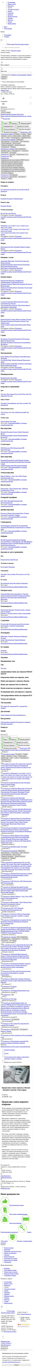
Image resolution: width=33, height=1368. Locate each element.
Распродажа (6, 118)
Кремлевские (5, 610)
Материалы (14, 116)
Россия (19, 540)
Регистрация (8, 28)
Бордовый (10, 460)
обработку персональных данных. (21, 75)
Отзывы (10, 18)
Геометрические (5, 303)
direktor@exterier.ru (6, 1177)
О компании (11, 2)
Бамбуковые (4, 268)
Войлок (3, 476)
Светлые (22, 321)
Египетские (17, 342)
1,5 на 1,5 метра (20, 225)
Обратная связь (5, 1188)
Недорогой (4, 437)
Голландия (9, 540)
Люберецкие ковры (11, 365)
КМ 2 (2, 501)
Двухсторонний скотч (19, 715)
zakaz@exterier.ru (6, 1176)
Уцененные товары (10, 1275)
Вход (5, 27)
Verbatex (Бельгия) (17, 360)
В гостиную (4, 189)
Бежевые (3, 319)
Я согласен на (17, 75)
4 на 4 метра (8, 231)
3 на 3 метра (21, 229)
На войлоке (17, 583)
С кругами (4, 515)
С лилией (10, 515)
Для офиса (4, 403)
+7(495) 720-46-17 (6, 1343)
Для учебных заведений (19, 412)
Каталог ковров (9, 1248)
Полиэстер (4, 597)
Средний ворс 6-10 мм (7, 490)
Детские (17, 261)
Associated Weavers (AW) (8, 541)
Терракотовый (9, 465)
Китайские (10, 342)
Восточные (25, 302)
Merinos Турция (5, 363)
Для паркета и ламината (23, 722)
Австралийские (25, 342)
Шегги (3, 434)
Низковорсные (5, 286)
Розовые (17, 321)
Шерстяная (4, 599)
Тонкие (3, 289)
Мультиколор (10, 321)
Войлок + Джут (10, 476)
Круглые (11, 247)
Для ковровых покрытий (8, 722)
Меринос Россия (9, 356)
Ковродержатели (6, 116)
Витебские (27, 356)
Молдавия (4, 358)
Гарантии (10, 13)
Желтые (18, 319)
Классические (13, 305)
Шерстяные (4, 266)
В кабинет (4, 198)
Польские (4, 342)
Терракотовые (14, 325)
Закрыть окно (5, 90)
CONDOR (15, 543)
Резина (25, 476)
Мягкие (14, 284)
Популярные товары (10, 1270)
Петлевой (4, 432)
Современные (12, 307)
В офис (9, 206)
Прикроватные (18, 198)
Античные (10, 302)
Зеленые (7, 611)
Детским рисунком (14, 624)
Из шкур (20, 282)
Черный (24, 465)
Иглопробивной (23, 435)
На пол (13, 213)
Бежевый (3, 460)
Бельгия (3, 540)
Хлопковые (26, 264)
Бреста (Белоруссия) (21, 363)
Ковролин (8, 114)
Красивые (4, 284)
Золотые (28, 319)
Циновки (18, 587)
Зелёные (23, 319)
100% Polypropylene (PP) (17, 448)
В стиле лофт (5, 624)
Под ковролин (12, 706)
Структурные (28, 287)
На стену (8, 213)
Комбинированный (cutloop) (9, 435)
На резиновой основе (7, 583)
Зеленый (26, 460)
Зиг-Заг (18, 525)
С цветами (12, 626)
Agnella (12, 363)
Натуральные (21, 284)
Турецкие (11, 339)
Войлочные (24, 587)
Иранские (4, 341)
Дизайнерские (19, 280)
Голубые (12, 319)
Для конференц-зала (13, 403)
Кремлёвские (5, 587)
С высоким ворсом (12, 613)
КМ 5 (6, 501)
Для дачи (9, 396)
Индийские (4, 344)
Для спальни (10, 394)
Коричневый (4, 462)
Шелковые (19, 268)
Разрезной (25, 432)
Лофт (19, 305)
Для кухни (25, 394)
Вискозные (11, 261)
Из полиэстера (24, 261)
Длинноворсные (21, 217)
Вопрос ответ (12, 4)
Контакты (11, 6)
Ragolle (6, 360)
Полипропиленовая (24, 596)
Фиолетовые (22, 325)
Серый (3, 464)
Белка (2, 356)
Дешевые (11, 636)
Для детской (18, 394)
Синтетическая (21, 597)
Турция (23, 540)
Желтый (20, 460)
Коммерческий (8, 425)
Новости (10, 20)
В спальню (11, 189)
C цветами (4, 302)
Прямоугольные (25, 247)
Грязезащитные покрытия (8, 525)
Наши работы (12, 23)
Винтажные (17, 302)
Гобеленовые (12, 268)
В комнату (10, 198)
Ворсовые (12, 280)
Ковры (3, 114)
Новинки (7, 1268)
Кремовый (18, 462)
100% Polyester (5, 448)
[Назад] (1, 771)
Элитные (8, 289)
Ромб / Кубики (24, 513)
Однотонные (25, 305)
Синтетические (17, 264)
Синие (3, 325)
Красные (3, 321)
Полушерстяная (12, 597)
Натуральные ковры (10, 217)
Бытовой (10, 501)
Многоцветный (26, 462)
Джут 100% (18, 476)
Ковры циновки (5, 263)
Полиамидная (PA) (12, 596)
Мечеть (9, 513)
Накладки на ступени (24, 116)
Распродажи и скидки (10, 1272)
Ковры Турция (19, 356)
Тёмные (7, 325)
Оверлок (10, 15)
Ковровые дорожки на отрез (12, 1251)
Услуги (11, 750)
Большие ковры (5, 378)
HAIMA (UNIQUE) (24, 543)
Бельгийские (18, 339)
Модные (9, 284)
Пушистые (4, 287)
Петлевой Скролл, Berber (14, 432)
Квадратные (4, 247)
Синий (3, 465)
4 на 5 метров (20, 233)
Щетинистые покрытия (14, 527)
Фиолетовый (18, 465)
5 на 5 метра (4, 233)
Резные (3, 249)
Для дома (3, 394)
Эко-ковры (13, 378)
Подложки (20, 114)
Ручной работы (12, 266)
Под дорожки (20, 706)
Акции (10, 11)
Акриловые (4, 261)
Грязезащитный (13, 423)
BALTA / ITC (20, 541)
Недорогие (29, 284)
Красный (11, 462)
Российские (4, 339)
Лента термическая (6, 715)
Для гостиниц (24, 403)
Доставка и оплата (13, 9)
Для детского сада (6, 412)
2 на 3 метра (8, 227)
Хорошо (16, 1365)
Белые (8, 319)
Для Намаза (14, 282)
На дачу (3, 213)
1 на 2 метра (11, 225)
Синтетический (5, 450)
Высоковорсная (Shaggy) (15, 594)
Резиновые (24, 583)
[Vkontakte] (7, 35)
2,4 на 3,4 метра (13, 229)
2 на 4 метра (4, 229)
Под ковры (4, 706)
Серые (7, 323)
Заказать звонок (16, 50)
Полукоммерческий (6, 502)
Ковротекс (12, 545)
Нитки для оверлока (10, 1253)
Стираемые (20, 287)
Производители (12, 16)
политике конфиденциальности (11, 1362)
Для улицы (13, 421)
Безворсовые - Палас (7, 488)
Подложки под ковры (10, 1258)
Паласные (12, 567)
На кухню (25, 189)
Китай (14, 540)
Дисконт (6, 1255)
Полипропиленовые (7, 264)
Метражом (12, 587)
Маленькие (4, 225)
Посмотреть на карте (10, 1331)
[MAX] (6, 37)
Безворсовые (4, 280)
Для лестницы (5, 421)
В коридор (4, 559)
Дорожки (14, 114)
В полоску (4, 513)
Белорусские (11, 341)
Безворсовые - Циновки (20, 488)
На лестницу (4, 567)
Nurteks (3, 545)
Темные (17, 640)
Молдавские (26, 339)
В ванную (4, 206)
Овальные (17, 247)
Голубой (15, 460)
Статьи (10, 22)
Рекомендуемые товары (11, 1274)
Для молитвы (5, 305)
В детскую (18, 189)
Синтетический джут (7, 478)
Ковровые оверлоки (7, 724)
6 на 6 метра (12, 233)
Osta (2, 360)
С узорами (16, 515)
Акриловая (4, 594)
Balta (9, 360)
